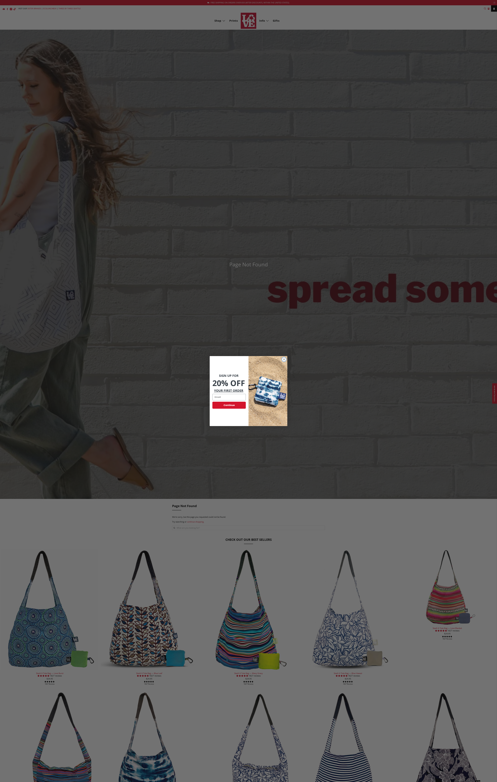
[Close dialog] (284, 359)
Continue (229, 405)
